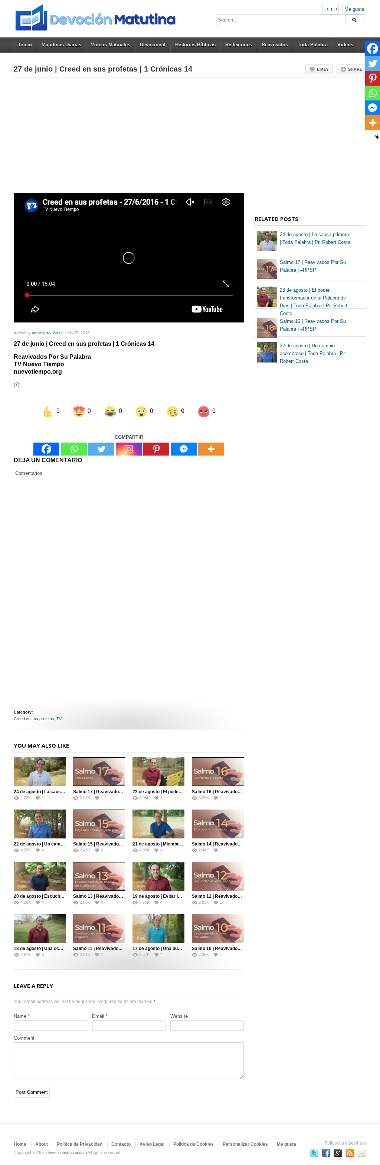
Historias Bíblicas (195, 44)
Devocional (153, 44)
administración (45, 333)
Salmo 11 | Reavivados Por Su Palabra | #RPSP (122, 948)
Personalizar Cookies (245, 1144)
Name (20, 1016)
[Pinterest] (156, 449)
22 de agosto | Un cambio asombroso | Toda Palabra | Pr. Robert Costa (313, 353)
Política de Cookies (193, 1144)
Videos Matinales (110, 44)
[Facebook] (46, 449)
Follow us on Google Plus (338, 1152)
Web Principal (361, 1152)
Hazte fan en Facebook (326, 1152)
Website (179, 1016)
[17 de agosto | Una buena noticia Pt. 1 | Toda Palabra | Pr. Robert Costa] (158, 928)
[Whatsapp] (74, 449)
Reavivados (275, 44)
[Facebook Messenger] (184, 449)
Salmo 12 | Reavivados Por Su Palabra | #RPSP (241, 896)
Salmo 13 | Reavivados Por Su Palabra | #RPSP (122, 896)
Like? (323, 69)
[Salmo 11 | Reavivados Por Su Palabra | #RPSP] (99, 928)
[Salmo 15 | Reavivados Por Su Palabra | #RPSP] (99, 824)
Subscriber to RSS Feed (349, 1152)
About (41, 1144)
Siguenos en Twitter (314, 1152)
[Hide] (377, 137)
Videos (345, 44)
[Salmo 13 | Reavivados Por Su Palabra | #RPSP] (99, 876)
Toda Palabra (313, 44)
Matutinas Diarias (61, 44)
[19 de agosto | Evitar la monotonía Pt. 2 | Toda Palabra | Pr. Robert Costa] (158, 876)
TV (59, 718)
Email (98, 1016)
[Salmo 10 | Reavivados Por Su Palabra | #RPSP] (218, 928)
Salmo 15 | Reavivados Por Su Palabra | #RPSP (122, 844)
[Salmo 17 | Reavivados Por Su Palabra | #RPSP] (99, 771)
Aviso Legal (152, 1144)
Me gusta (354, 9)
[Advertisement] (129, 138)
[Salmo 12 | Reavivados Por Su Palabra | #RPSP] (218, 876)
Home (20, 1144)
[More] (211, 449)
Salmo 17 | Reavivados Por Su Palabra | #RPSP (122, 791)
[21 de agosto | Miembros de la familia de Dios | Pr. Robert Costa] (158, 824)
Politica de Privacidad (79, 1144)
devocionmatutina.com (66, 1152)
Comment (24, 1038)
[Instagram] (129, 449)
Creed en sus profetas (34, 718)
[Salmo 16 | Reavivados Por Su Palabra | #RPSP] (218, 771)
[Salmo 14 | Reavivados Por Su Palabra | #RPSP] (218, 824)
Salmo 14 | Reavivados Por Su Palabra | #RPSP (241, 844)
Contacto (121, 1144)
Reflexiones (238, 44)
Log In (330, 8)
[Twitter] (101, 449)
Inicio (25, 44)
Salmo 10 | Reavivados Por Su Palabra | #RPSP (241, 948)
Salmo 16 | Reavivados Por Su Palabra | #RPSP (241, 791)
